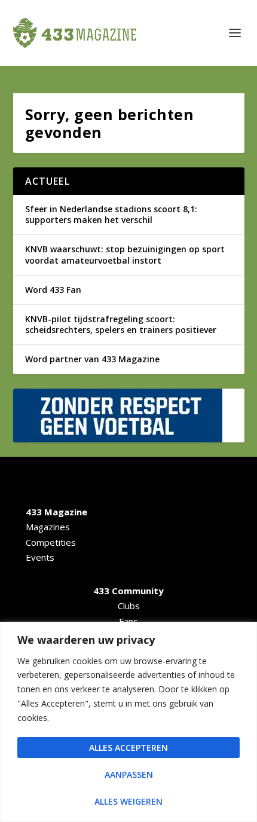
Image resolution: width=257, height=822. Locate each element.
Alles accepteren (128, 747)
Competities (51, 542)
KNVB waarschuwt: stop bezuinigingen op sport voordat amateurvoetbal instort (125, 254)
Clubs (129, 606)
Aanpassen (129, 774)
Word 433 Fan (53, 289)
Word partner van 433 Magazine (92, 359)
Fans (128, 621)
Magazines (48, 527)
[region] (128, 722)
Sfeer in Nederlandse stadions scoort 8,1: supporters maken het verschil (111, 214)
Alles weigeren (128, 801)
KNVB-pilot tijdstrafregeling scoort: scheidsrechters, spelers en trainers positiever (120, 324)
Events (40, 557)
